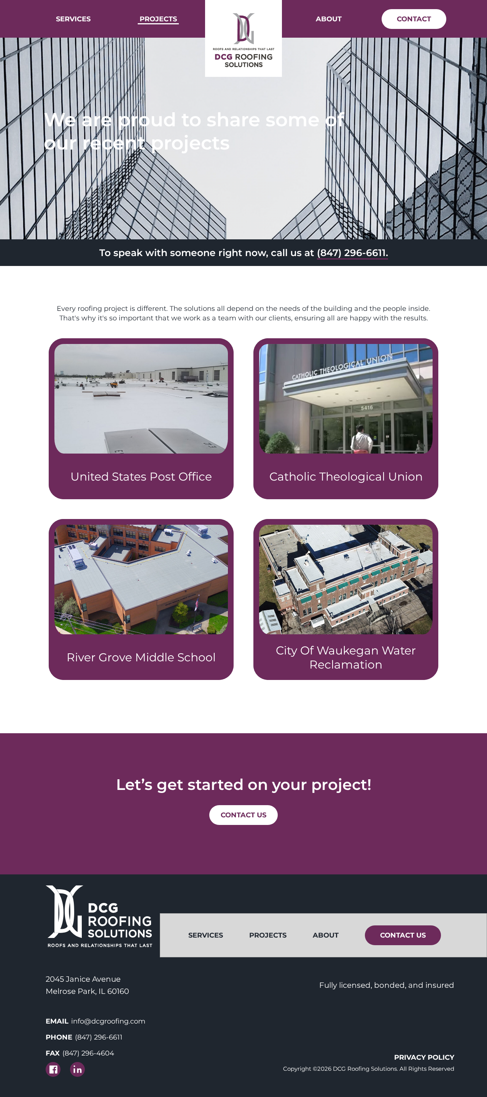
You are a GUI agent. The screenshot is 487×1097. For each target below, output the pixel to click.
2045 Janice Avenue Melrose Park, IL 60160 (87, 985)
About (329, 19)
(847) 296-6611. (352, 252)
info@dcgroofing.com (108, 1021)
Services (73, 19)
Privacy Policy (424, 1057)
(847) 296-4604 (88, 1053)
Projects (158, 19)
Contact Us (243, 815)
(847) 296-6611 (99, 1037)
